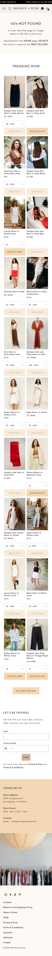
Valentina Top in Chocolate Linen (12, 172)
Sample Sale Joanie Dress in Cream (13, 534)
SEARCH (43, 40)
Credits (7, 942)
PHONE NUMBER (9, 743)
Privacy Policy (35, 764)
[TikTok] (15, 894)
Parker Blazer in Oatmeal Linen (35, 473)
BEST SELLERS (39, 44)
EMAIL (5, 731)
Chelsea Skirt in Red (14, 291)
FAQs (6, 917)
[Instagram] (5, 894)
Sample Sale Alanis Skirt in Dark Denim (14, 112)
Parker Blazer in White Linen (12, 654)
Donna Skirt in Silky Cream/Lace (37, 292)
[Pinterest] (19, 894)
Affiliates (8, 937)
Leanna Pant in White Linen (34, 534)
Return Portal (10, 912)
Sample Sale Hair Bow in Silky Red (35, 232)
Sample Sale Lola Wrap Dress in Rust (36, 353)
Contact (7, 902)
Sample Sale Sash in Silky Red (14, 473)
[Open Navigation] (5, 8)
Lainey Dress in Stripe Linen (11, 232)
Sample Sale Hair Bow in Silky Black (36, 172)
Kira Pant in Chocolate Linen (12, 353)
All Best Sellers (26, 690)
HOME (27, 40)
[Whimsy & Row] (26, 8)
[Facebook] (10, 894)
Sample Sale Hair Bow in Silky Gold (36, 112)
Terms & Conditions (13, 767)
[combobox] (8, 748)
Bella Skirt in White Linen (37, 594)
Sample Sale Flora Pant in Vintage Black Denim (37, 655)
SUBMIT (26, 757)
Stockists (7, 932)
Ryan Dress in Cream (37, 412)
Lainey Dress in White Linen (11, 594)
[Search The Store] (9, 8)
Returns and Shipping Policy (18, 907)
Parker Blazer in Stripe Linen (12, 413)
